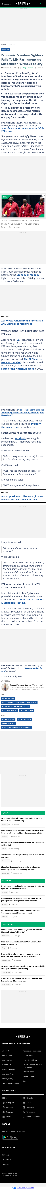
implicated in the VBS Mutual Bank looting (22, 601)
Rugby (4, 948)
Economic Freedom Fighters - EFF (15, 706)
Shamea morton (24, 719)
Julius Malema (8, 698)
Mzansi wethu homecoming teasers (16, 727)
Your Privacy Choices (25, 1188)
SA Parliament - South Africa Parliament (19, 702)
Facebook (20, 438)
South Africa (6, 972)
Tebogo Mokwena (27, 68)
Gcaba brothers (8, 723)
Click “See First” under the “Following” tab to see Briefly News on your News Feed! (22, 412)
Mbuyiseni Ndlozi (9, 710)
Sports (4, 849)
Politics (12, 44)
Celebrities (5, 861)
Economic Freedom (28, 274)
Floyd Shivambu (26, 710)
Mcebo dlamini (8, 719)
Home (3, 44)
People (4, 824)
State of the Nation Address (17, 368)
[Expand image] (44, 196)
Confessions (6, 960)
